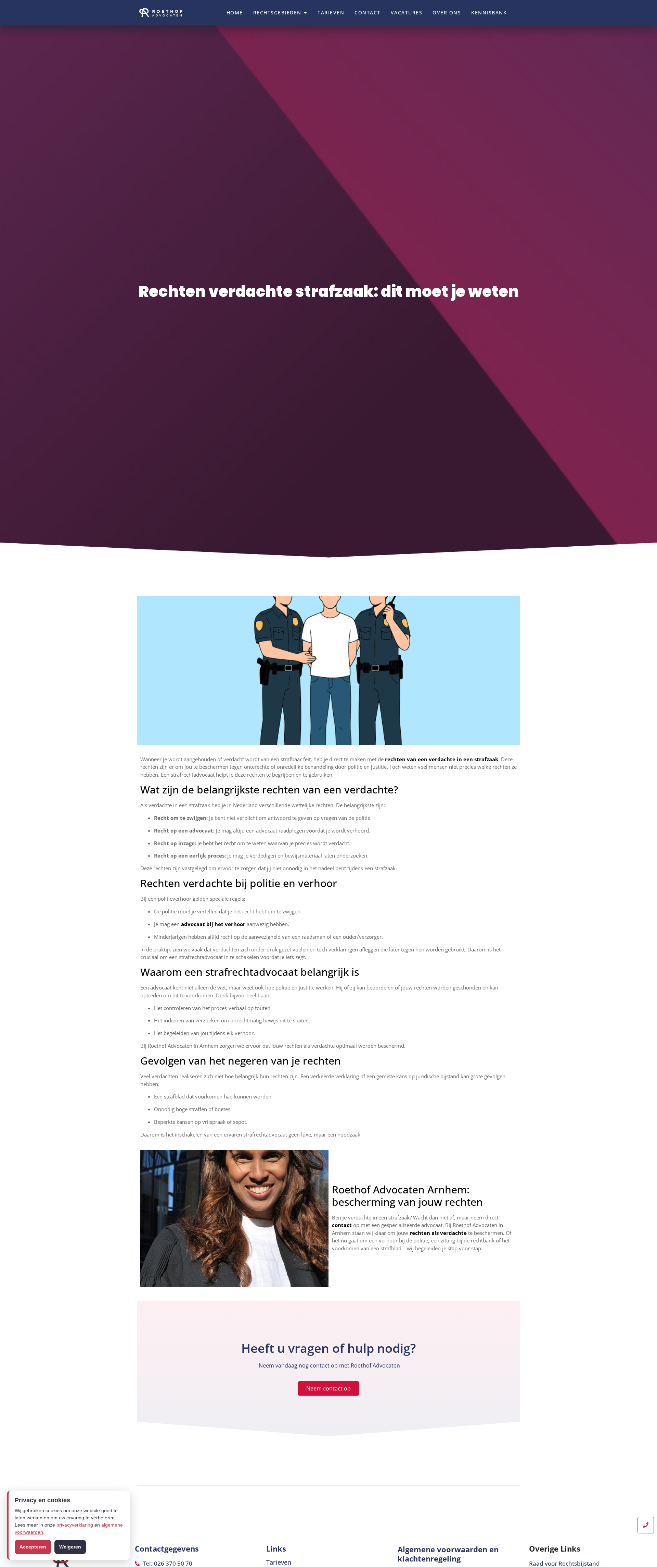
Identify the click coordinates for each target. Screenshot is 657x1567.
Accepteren (33, 1547)
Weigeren (70, 1547)
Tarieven (278, 1562)
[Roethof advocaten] (163, 12)
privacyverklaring (74, 1525)
